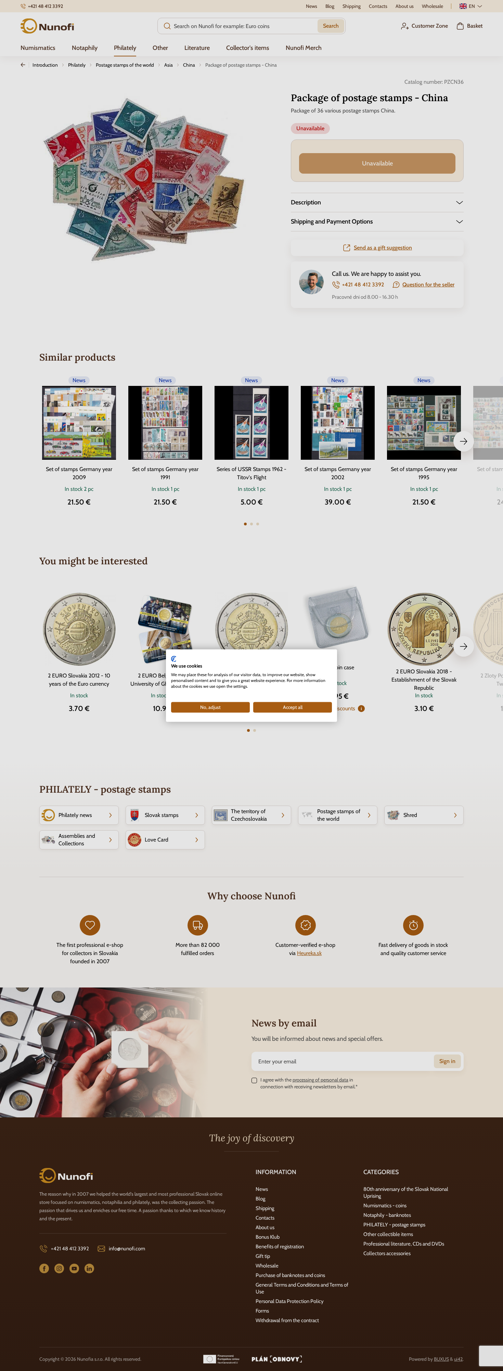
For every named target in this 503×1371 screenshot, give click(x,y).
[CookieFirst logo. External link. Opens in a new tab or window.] (173, 659)
